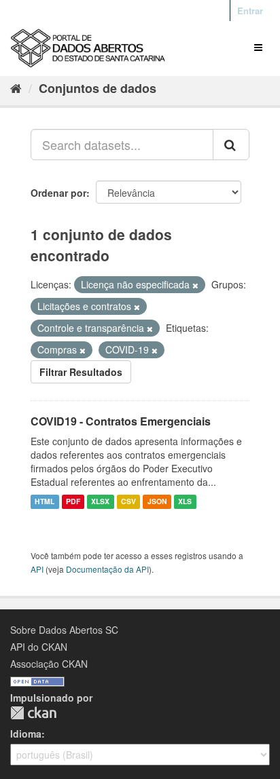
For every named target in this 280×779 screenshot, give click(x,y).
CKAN (33, 713)
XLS (185, 502)
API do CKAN (38, 646)
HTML (44, 502)
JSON (157, 502)
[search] (231, 144)
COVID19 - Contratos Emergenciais (121, 421)
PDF (73, 502)
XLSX (100, 502)
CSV (128, 502)
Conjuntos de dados (97, 88)
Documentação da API (107, 569)
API (37, 569)
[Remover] (195, 285)
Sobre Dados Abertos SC (64, 629)
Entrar (250, 10)
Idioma (25, 733)
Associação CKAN (49, 663)
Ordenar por (58, 193)
